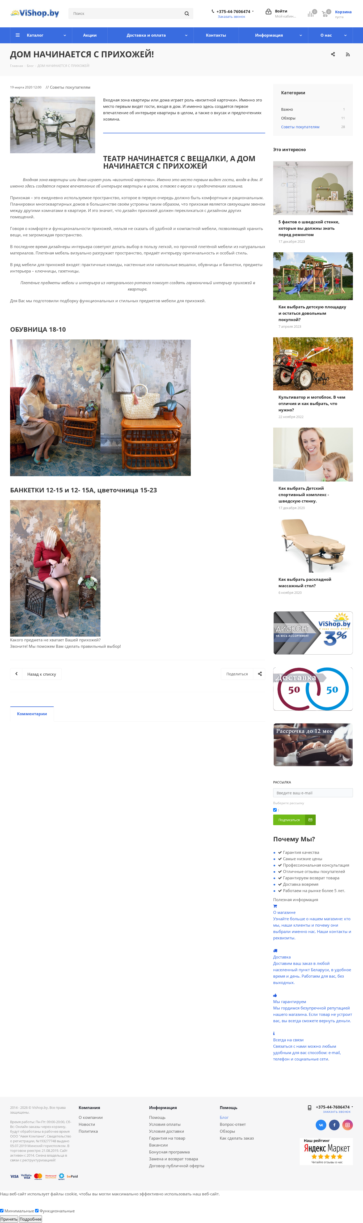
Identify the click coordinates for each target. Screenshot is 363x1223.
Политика (88, 1131)
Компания (89, 1107)
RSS (347, 54)
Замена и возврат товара (173, 1158)
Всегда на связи (288, 1039)
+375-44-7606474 (233, 11)
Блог (224, 1117)
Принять (9, 1219)
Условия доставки (166, 1131)
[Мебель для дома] (52, 125)
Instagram (347, 1125)
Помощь (157, 1117)
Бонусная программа (169, 1151)
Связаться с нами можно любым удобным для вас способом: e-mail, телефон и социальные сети (307, 1052)
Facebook (334, 1125)
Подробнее (30, 1219)
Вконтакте (321, 1125)
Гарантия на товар (167, 1138)
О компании (91, 1117)
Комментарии (32, 713)
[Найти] (186, 13)
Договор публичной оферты (176, 1165)
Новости (87, 1124)
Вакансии (158, 1145)
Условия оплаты (165, 1124)
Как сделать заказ (237, 1138)
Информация (163, 1107)
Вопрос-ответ (233, 1124)
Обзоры (227, 1131)
